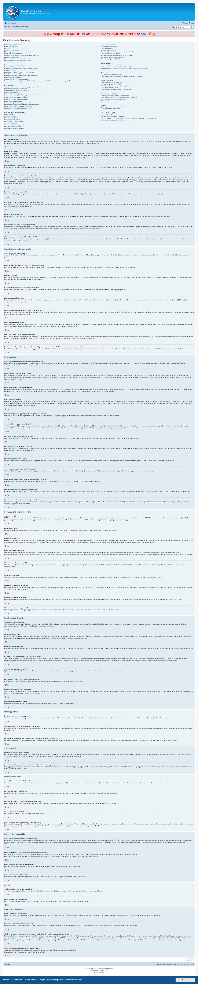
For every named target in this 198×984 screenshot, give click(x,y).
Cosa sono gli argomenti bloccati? (13, 126)
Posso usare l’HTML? (10, 116)
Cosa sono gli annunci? (10, 123)
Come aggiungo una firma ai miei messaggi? (16, 90)
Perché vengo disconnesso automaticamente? (17, 59)
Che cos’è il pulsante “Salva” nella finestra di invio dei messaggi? (22, 104)
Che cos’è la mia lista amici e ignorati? (111, 74)
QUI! (144, 34)
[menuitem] (6, 23)
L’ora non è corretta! (9, 70)
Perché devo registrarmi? (11, 46)
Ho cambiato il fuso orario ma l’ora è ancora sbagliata (19, 72)
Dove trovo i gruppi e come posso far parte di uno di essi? (117, 52)
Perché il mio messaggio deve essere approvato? (18, 106)
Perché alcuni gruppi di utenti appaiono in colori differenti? (117, 55)
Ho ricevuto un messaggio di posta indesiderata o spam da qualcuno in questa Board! (124, 68)
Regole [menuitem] (14, 23)
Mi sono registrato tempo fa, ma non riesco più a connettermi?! (21, 55)
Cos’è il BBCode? (9, 114)
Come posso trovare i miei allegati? (110, 108)
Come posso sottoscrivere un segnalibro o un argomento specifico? (120, 97)
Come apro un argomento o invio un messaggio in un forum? (21, 87)
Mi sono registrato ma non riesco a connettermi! (17, 52)
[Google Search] (191, 27)
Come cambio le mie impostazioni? (13, 66)
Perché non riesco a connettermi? (13, 53)
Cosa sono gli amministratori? (109, 46)
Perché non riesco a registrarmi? (13, 50)
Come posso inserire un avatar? (13, 77)
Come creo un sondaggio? (11, 92)
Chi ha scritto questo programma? (110, 114)
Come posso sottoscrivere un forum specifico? (114, 99)
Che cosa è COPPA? (10, 48)
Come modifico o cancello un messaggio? (15, 88)
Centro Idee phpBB (89, 926)
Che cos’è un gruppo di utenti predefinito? (112, 57)
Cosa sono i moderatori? (108, 48)
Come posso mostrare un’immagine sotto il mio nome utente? (21, 75)
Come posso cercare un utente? (110, 87)
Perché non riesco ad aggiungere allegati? (16, 99)
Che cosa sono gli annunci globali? (13, 121)
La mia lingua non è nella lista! (12, 73)
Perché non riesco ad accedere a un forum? (16, 97)
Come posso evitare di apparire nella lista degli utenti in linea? (21, 68)
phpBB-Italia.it (104, 970)
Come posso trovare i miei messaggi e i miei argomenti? (116, 89)
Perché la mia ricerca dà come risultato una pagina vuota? (117, 86)
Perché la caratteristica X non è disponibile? (113, 116)
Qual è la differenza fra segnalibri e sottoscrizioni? (115, 95)
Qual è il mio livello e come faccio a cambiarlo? (17, 79)
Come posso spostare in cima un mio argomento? (18, 108)
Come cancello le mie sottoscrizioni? (111, 101)
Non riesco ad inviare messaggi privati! (111, 65)
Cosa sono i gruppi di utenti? (109, 50)
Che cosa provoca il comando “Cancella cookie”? (18, 60)
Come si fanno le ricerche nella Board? (111, 82)
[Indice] (12, 12)
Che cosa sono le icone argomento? (14, 128)
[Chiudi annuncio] (193, 32)
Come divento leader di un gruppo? (110, 53)
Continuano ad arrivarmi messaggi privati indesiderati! (116, 66)
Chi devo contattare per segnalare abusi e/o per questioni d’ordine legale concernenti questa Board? (128, 118)
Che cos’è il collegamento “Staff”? (110, 59)
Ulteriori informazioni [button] (73, 980)
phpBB (92, 968)
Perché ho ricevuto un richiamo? (13, 101)
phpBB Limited (53, 915)
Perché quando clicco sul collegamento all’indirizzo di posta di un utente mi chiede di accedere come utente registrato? (37, 81)
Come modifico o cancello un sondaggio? (15, 96)
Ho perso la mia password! (11, 57)
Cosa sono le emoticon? (11, 117)
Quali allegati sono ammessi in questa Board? (113, 107)
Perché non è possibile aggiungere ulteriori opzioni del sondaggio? (22, 94)
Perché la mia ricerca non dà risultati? (111, 84)
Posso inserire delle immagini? (12, 119)
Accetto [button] (185, 980)
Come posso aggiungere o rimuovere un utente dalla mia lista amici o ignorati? (122, 76)
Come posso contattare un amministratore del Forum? (116, 120)
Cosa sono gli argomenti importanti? (14, 125)
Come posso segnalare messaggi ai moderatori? (17, 103)
